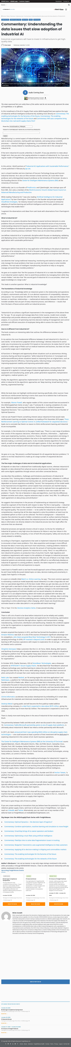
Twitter (20, 810)
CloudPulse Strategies (9, 202)
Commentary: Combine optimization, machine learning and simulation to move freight (36, 826)
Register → (4, 1013)
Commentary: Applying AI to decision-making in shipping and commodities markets (35, 849)
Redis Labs (5, 677)
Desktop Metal (6, 704)
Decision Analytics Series (26, 608)
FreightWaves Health (39, 1044)
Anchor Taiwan (59, 772)
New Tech (25, 19)
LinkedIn (11, 810)
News (8, 16)
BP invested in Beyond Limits (34, 639)
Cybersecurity (19, 16)
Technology (37, 19)
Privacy (56, 1044)
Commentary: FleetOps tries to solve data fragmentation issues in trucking (31, 840)
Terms (51, 1044)
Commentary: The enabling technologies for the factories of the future (30, 854)
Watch (58, 9)
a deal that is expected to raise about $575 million (40, 706)
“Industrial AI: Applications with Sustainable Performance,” (47, 166)
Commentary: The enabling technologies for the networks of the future (30, 859)
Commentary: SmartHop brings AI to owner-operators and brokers (28, 831)
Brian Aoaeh (8, 45)
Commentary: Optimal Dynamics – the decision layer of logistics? (28, 822)
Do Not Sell (66, 1044)
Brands (3, 5)
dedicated (63, 734)
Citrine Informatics (8, 697)
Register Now (12, 904)
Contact (47, 1044)
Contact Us (66, 1)
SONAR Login (14, 1)
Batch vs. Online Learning (30, 579)
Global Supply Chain (15, 19)
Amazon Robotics (7, 635)
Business (13, 16)
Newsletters (59, 1)
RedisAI (21, 677)
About (25, 1044)
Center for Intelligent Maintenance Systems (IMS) (40, 180)
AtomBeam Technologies (41, 663)
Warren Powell (16, 402)
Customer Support (24, 1)
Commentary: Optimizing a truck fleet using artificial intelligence (28, 836)
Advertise (30, 1044)
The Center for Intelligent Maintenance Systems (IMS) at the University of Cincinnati (32, 741)
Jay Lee (27, 169)
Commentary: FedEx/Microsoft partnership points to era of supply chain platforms (33, 725)
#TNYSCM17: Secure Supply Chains (23, 666)
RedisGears (5, 680)
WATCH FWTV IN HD (35, 982)
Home (4, 16)
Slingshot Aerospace (8, 649)
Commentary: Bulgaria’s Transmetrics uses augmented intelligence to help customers (35, 845)
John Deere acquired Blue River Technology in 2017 (32, 637)
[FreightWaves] (9, 9)
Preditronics (31, 187)
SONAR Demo (5, 1)
